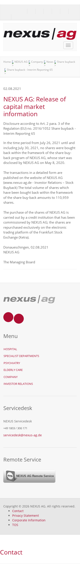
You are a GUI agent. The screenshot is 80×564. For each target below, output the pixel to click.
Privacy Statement (25, 515)
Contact (18, 511)
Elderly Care (13, 370)
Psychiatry (12, 363)
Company (11, 377)
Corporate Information (29, 520)
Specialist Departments (21, 356)
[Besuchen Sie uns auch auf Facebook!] (15, 17)
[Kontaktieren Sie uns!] (7, 17)
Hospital (10, 349)
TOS (15, 525)
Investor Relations (18, 384)
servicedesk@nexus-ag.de (22, 435)
